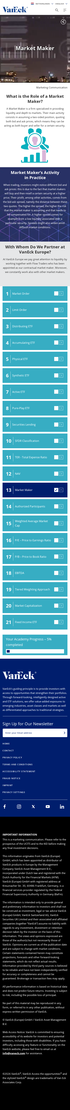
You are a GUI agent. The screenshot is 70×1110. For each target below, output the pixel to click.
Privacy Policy (12, 757)
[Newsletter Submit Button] (64, 732)
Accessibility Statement (19, 771)
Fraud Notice (11, 778)
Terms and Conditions (18, 764)
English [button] (60, 4)
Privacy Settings (14, 792)
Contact (8, 750)
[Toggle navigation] (64, 10)
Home (6, 743)
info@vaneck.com (14, 1053)
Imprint (8, 785)
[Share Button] (57, 10)
